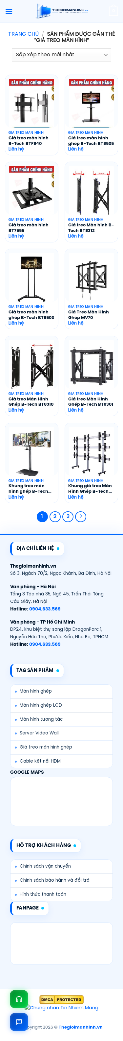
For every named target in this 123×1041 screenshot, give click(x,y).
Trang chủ (23, 34)
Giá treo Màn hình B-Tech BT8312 (91, 228)
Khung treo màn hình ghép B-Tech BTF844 (28, 489)
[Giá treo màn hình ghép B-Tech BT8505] (91, 105)
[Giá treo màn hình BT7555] (31, 192)
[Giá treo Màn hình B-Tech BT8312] (91, 192)
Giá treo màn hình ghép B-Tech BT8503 (31, 315)
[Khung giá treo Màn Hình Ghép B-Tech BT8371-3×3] (91, 454)
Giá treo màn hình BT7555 (29, 228)
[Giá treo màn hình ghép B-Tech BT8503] (31, 279)
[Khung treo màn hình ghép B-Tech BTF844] (31, 454)
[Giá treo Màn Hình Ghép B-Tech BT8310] (31, 366)
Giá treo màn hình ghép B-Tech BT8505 (91, 141)
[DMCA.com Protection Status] (61, 999)
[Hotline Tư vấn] (19, 999)
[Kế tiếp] (80, 516)
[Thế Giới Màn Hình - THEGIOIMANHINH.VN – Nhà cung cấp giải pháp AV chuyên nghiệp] (61, 11)
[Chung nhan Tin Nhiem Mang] (61, 1008)
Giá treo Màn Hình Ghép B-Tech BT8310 (31, 402)
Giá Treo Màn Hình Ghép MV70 (88, 315)
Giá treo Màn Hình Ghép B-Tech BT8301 (90, 402)
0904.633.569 (45, 609)
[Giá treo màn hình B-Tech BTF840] (31, 105)
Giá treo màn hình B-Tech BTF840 (29, 141)
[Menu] (9, 11)
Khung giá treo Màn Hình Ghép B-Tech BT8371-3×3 (90, 489)
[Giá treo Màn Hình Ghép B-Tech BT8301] (91, 366)
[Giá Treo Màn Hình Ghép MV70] (91, 279)
